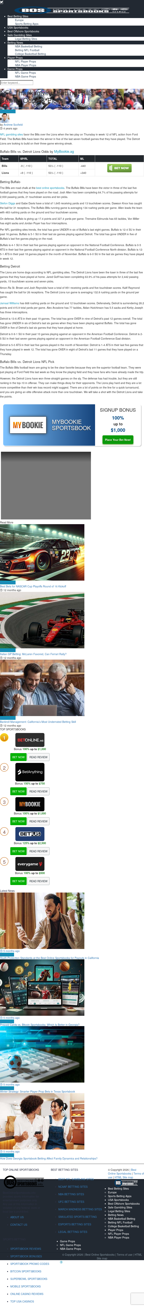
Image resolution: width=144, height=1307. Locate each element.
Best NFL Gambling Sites (76, 1179)
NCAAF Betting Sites (73, 1186)
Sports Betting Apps (26, 24)
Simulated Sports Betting (77, 1217)
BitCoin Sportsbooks (25, 1271)
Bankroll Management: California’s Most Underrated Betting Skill (38, 722)
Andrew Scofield (13, 124)
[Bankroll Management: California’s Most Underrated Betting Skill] (72, 688)
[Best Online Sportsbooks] (72, 10)
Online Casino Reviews (26, 1294)
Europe (19, 20)
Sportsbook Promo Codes (29, 1264)
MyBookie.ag (64, 151)
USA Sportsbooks (18, 27)
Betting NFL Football (27, 50)
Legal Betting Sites (26, 39)
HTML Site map (124, 1177)
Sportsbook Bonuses (26, 1256)
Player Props (15, 57)
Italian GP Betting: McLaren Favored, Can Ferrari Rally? (33, 654)
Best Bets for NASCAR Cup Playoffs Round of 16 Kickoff (33, 586)
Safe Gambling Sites (20, 35)
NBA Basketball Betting (28, 46)
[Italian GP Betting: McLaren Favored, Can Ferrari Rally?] (72, 620)
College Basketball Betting (30, 54)
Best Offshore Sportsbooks (23, 31)
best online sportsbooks (50, 188)
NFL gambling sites (11, 134)
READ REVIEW (38, 757)
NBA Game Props (25, 76)
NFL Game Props (25, 73)
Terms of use (125, 1254)
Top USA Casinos (22, 1301)
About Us (17, 1217)
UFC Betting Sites (71, 1202)
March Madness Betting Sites (80, 1209)
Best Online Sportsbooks (14, 107)
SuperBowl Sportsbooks (28, 1279)
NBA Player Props (25, 65)
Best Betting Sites (18, 16)
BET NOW (18, 757)
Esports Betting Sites (74, 1224)
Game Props (15, 69)
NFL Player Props (25, 61)
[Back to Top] (61, 1262)
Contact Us (18, 1224)
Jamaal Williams (9, 303)
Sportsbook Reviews (25, 1249)
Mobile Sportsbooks (25, 1286)
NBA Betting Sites (71, 1194)
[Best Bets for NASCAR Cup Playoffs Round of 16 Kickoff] (72, 552)
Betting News (15, 42)
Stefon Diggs (7, 203)
